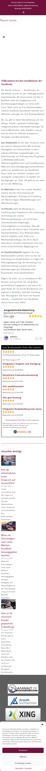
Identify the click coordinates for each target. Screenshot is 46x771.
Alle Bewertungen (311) (11, 360)
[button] (42, 724)
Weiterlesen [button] (9, 333)
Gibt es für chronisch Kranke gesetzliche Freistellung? (7, 620)
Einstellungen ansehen (23, 763)
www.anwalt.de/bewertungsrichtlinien (15, 427)
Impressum (28, 768)
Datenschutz (19, 768)
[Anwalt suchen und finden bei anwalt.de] (22, 433)
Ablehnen (23, 757)
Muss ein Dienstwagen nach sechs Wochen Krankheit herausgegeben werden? (9, 545)
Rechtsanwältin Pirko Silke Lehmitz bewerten (22, 420)
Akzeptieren (23, 750)
